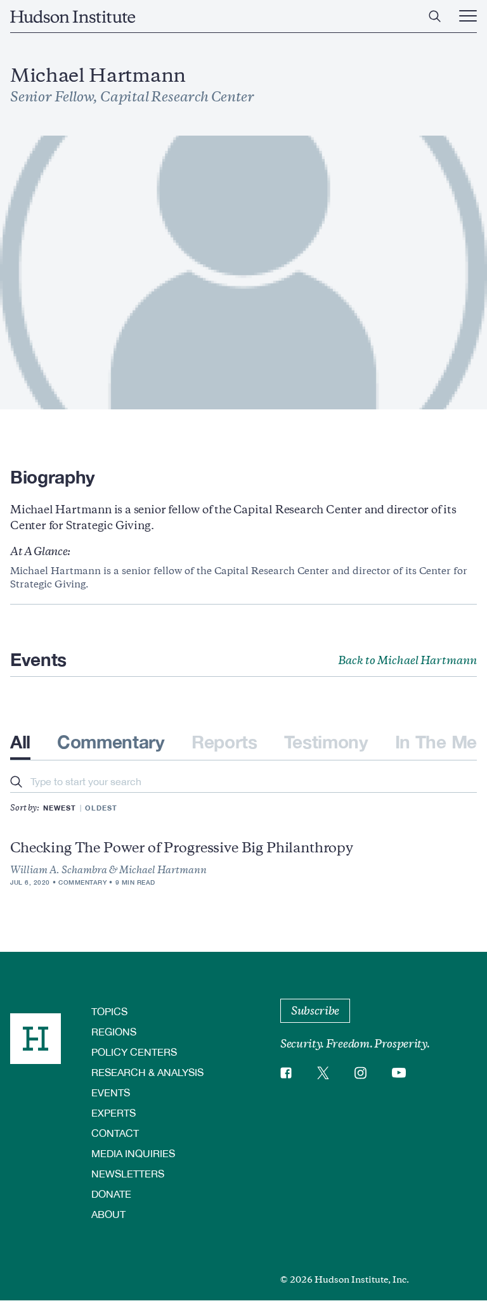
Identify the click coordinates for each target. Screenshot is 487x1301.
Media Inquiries (133, 1153)
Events (110, 1092)
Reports (224, 741)
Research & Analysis (147, 1072)
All (20, 741)
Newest (59, 808)
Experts (113, 1112)
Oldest (101, 808)
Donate (111, 1194)
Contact (115, 1133)
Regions (113, 1031)
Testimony (326, 741)
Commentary (111, 741)
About (108, 1214)
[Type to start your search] (16, 783)
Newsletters (127, 1173)
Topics (109, 1011)
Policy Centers (134, 1052)
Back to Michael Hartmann (407, 660)
